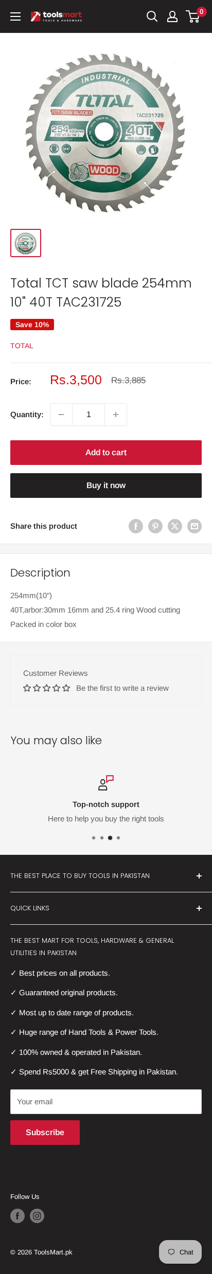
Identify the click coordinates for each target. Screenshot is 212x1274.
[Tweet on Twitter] (175, 525)
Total (21, 346)
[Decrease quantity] (61, 414)
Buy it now (106, 485)
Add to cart (106, 452)
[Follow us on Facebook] (17, 1216)
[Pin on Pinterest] (155, 525)
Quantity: (27, 414)
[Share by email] (194, 525)
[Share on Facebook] (136, 525)
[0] (193, 16)
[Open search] (152, 16)
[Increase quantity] (116, 414)
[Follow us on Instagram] (37, 1216)
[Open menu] (15, 16)
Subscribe (45, 1132)
